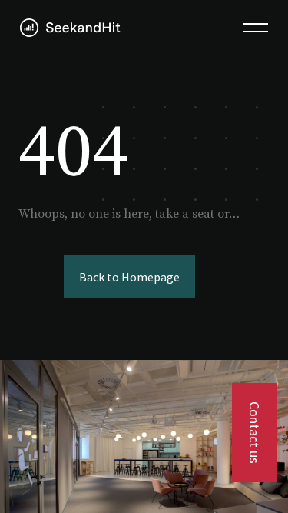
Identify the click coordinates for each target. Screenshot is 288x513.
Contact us (254, 432)
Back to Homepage (129, 277)
